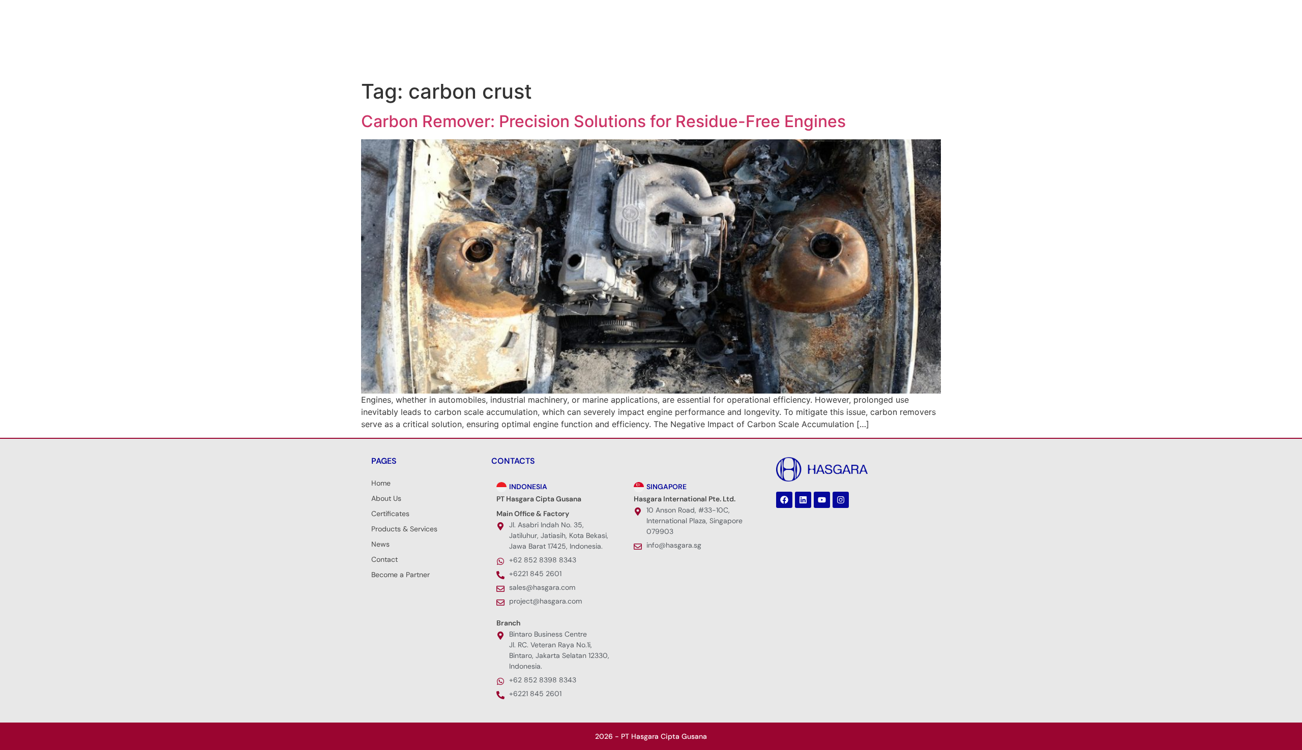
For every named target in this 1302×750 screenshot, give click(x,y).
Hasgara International (819, 50)
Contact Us (894, 50)
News (741, 50)
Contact (384, 559)
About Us (583, 50)
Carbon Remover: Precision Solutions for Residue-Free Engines (603, 121)
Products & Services (665, 50)
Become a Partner (400, 574)
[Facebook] (373, 12)
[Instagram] (419, 12)
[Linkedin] (389, 12)
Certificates (390, 513)
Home (381, 483)
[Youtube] (404, 12)
